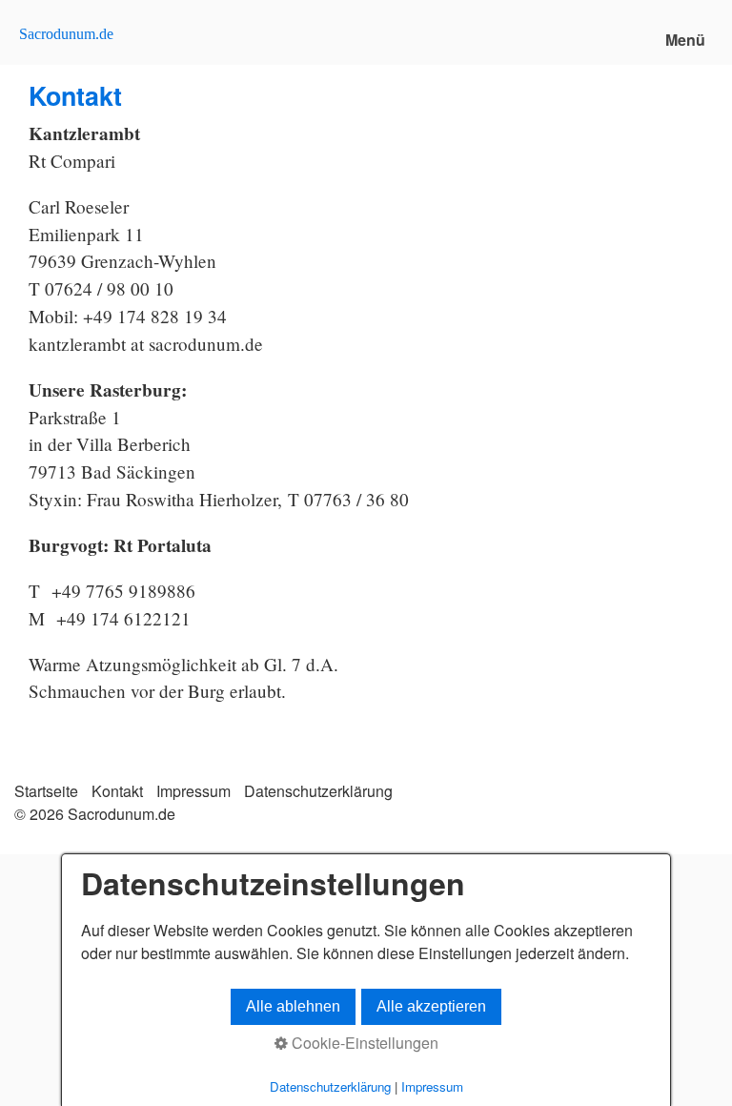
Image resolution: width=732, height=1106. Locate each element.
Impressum (193, 791)
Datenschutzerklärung (318, 791)
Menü (685, 40)
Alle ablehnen (293, 1006)
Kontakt (117, 791)
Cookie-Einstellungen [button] (363, 1043)
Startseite (46, 791)
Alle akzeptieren (431, 1006)
